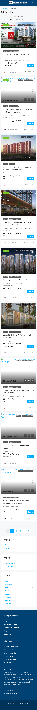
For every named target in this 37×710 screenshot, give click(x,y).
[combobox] (21, 19)
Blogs (6, 631)
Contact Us (7, 634)
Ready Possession (28, 24)
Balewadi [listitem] (8, 600)
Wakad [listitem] (7, 588)
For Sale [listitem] (7, 545)
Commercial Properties (11, 627)
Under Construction (27, 192)
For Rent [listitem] (7, 548)
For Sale (20, 79)
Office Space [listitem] (9, 566)
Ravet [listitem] (7, 581)
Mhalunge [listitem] (8, 604)
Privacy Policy (8, 690)
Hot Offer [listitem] (8, 663)
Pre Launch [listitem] (9, 656)
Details (30, 66)
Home (5, 8)
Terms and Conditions (11, 693)
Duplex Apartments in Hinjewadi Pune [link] (16, 280)
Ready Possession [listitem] (11, 659)
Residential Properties (11, 624)
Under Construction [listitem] (12, 646)
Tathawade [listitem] (8, 584)
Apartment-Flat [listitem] (10, 563)
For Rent (20, 24)
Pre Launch (30, 137)
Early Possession (28, 79)
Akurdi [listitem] (7, 591)
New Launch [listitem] (9, 650)
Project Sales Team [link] (12, 72)
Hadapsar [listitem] (8, 597)
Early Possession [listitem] (11, 653)
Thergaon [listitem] (8, 594)
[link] (18, 35)
